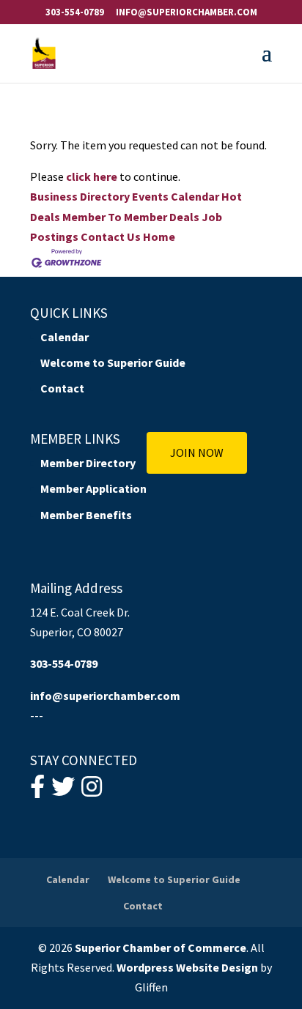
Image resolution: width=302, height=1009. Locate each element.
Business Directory (80, 196)
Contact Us (111, 236)
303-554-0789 (74, 12)
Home (159, 236)
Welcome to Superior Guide (112, 362)
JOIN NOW (197, 452)
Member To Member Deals (130, 216)
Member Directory (88, 462)
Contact (62, 388)
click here (91, 176)
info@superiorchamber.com (105, 695)
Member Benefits (86, 514)
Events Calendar (175, 196)
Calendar (64, 336)
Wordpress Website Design (187, 967)
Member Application (93, 488)
